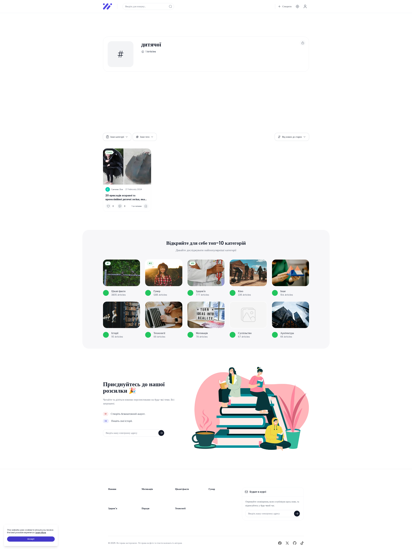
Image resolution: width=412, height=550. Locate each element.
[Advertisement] (199, 23)
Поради (145, 508)
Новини (112, 489)
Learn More (40, 532)
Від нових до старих (292, 136)
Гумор (109, 152)
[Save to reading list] (146, 206)
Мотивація (147, 489)
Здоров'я (112, 508)
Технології (180, 508)
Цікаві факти (182, 489)
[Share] (303, 43)
